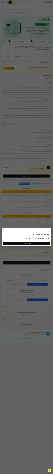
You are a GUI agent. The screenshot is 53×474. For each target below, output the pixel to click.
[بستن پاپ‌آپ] (3, 230)
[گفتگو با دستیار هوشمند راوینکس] (49, 470)
